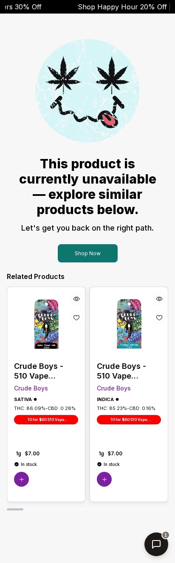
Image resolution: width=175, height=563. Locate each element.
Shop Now (88, 253)
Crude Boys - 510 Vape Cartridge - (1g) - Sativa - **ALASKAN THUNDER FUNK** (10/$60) (46, 371)
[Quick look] (76, 299)
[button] (21, 479)
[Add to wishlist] (76, 317)
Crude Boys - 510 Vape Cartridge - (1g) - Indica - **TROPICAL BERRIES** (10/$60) (129, 371)
